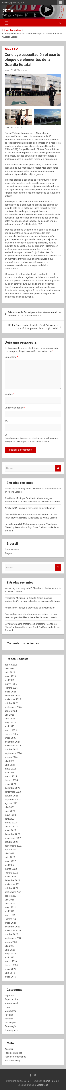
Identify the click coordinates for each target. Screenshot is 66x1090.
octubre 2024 (11, 749)
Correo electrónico (15, 407)
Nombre (9, 394)
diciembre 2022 (12, 834)
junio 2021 (10, 903)
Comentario (11, 357)
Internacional (11, 1003)
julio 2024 (9, 761)
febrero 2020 (11, 965)
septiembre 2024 (13, 753)
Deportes (9, 995)
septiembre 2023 (13, 799)
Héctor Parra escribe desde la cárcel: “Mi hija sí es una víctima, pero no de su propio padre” (33, 327)
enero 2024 (10, 784)
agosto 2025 (11, 711)
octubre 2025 (11, 703)
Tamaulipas (11, 49)
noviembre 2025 (13, 699)
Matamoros (10, 1011)
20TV (8, 10)
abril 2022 (9, 865)
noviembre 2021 (13, 884)
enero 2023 (10, 830)
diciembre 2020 (12, 926)
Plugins (8, 553)
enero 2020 (10, 969)
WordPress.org (12, 1060)
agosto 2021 (11, 895)
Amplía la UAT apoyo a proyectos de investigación (30, 508)
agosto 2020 (11, 942)
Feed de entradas (13, 1052)
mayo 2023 (10, 815)
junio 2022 (10, 857)
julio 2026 (9, 668)
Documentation (12, 549)
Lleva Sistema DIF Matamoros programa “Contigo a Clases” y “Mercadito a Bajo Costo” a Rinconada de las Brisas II (32, 527)
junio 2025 (10, 718)
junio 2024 (10, 764)
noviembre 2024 (13, 745)
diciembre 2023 (12, 788)
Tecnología (10, 1026)
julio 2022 (9, 853)
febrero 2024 (11, 780)
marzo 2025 (11, 730)
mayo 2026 (10, 676)
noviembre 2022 (13, 838)
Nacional (9, 1014)
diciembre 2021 (12, 880)
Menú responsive (60, 2)
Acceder (9, 1049)
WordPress (42, 1085)
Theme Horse (50, 1081)
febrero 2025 (11, 734)
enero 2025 (10, 738)
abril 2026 (9, 680)
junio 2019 (10, 973)
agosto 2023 (11, 803)
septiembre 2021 (13, 892)
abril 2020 (9, 957)
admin (24, 70)
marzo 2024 (11, 776)
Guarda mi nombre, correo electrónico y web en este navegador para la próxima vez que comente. (31, 440)
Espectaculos (11, 999)
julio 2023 (9, 807)
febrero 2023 (11, 826)
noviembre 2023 (13, 791)
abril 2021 (9, 911)
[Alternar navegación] (6, 23)
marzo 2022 (11, 869)
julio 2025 (9, 714)
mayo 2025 (10, 722)
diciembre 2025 (12, 695)
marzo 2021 (11, 915)
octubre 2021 (11, 888)
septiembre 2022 (13, 845)
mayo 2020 (10, 953)
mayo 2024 (10, 768)
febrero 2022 (11, 872)
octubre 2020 (11, 934)
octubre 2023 (11, 795)
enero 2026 (10, 691)
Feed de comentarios (15, 1056)
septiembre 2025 (13, 707)
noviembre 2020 (13, 930)
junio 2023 (10, 811)
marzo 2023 (11, 822)
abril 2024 (9, 772)
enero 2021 (10, 922)
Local (7, 1007)
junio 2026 (10, 672)
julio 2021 (9, 899)
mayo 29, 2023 (12, 70)
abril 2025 (9, 726)
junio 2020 (10, 949)
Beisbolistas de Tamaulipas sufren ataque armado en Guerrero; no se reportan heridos (34, 314)
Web (7, 421)
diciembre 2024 (12, 741)
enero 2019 (10, 976)
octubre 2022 (11, 842)
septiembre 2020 (13, 938)
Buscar (58, 468)
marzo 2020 (11, 961)
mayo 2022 (10, 861)
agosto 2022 (11, 849)
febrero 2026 (11, 687)
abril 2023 (9, 818)
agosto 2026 (11, 664)
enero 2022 (10, 876)
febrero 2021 (11, 919)
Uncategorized (12, 1030)
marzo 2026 (11, 684)
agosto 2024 (11, 757)
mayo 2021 (10, 907)
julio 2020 (9, 946)
